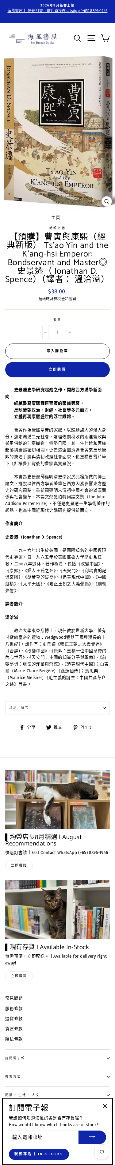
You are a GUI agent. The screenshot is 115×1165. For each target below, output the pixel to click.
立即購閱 (19, 865)
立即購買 (57, 370)
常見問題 (14, 998)
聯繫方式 (13, 1077)
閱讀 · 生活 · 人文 (22, 1095)
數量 (57, 320)
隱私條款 (14, 1039)
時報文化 (57, 228)
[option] (57, 8)
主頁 (55, 217)
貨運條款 (14, 1029)
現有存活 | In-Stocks (38, 1154)
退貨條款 (14, 1018)
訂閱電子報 (15, 1058)
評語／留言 (19, 708)
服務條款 (14, 1008)
